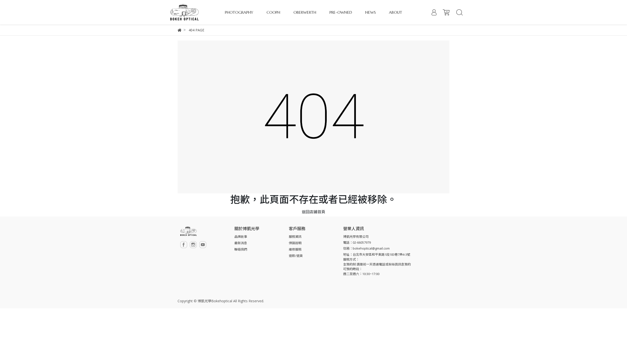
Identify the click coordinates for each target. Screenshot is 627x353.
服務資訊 (295, 236)
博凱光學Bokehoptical (215, 301)
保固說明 (295, 243)
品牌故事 (240, 236)
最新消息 (240, 243)
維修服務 (295, 249)
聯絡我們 (240, 249)
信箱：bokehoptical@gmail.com (366, 248)
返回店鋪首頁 (313, 211)
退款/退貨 (296, 255)
